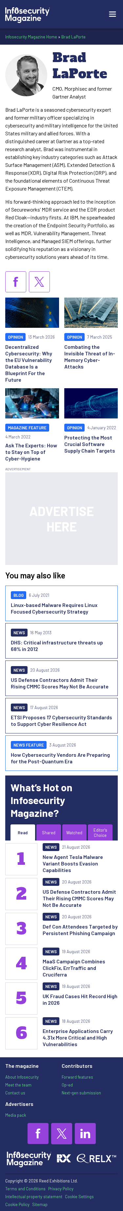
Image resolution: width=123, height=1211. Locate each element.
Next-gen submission (81, 1092)
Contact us (15, 1092)
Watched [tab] (74, 832)
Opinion (15, 337)
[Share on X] (39, 281)
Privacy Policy (60, 1188)
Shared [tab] (48, 832)
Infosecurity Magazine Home (31, 36)
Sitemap (40, 1204)
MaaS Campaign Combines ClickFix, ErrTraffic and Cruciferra (74, 967)
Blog (18, 595)
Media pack (15, 1115)
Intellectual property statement (33, 1196)
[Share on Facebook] (15, 281)
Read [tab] (23, 832)
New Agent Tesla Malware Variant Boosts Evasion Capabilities (73, 863)
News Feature (28, 745)
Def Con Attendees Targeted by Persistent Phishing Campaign (80, 929)
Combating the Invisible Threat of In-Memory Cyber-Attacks (89, 357)
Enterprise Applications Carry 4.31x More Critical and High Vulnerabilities (78, 1037)
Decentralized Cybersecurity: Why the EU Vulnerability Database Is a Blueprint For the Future (28, 363)
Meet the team (18, 1085)
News (19, 632)
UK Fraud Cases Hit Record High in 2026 (80, 999)
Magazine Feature (27, 427)
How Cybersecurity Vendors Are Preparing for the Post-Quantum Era (60, 757)
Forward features (77, 1077)
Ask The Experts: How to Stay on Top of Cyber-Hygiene (31, 451)
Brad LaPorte (73, 36)
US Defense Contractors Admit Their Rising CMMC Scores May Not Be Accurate (60, 683)
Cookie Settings (79, 1196)
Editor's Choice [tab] (100, 832)
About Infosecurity (22, 1077)
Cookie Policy (17, 1204)
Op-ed (67, 1085)
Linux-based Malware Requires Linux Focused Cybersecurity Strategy (54, 608)
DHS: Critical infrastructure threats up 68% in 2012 (57, 645)
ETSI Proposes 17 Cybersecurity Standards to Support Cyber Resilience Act (61, 720)
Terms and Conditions (25, 1188)
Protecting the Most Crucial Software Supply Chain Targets (89, 444)
